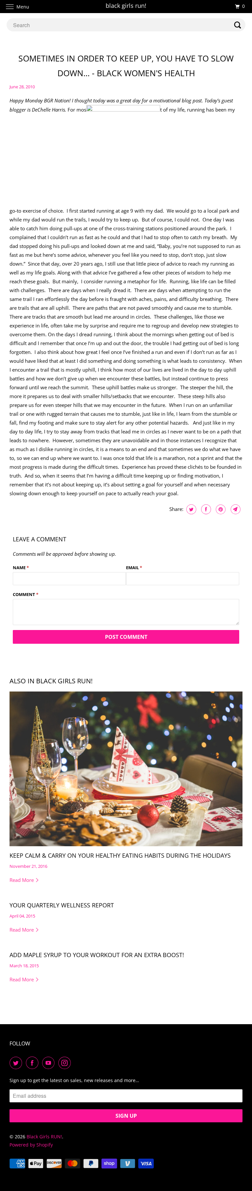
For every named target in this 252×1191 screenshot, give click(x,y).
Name (21, 567)
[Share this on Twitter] (190, 509)
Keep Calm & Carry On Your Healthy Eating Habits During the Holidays (120, 855)
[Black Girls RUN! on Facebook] (33, 1063)
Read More (22, 880)
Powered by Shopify (31, 1145)
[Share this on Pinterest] (220, 509)
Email (134, 567)
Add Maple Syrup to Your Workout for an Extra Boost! (97, 955)
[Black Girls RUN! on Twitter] (17, 1063)
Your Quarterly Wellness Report (62, 905)
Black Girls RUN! (44, 1136)
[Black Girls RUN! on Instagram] (66, 1063)
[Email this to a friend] (235, 509)
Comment (25, 594)
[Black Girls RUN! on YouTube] (49, 1063)
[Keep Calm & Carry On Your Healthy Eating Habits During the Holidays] (126, 769)
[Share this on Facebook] (205, 509)
